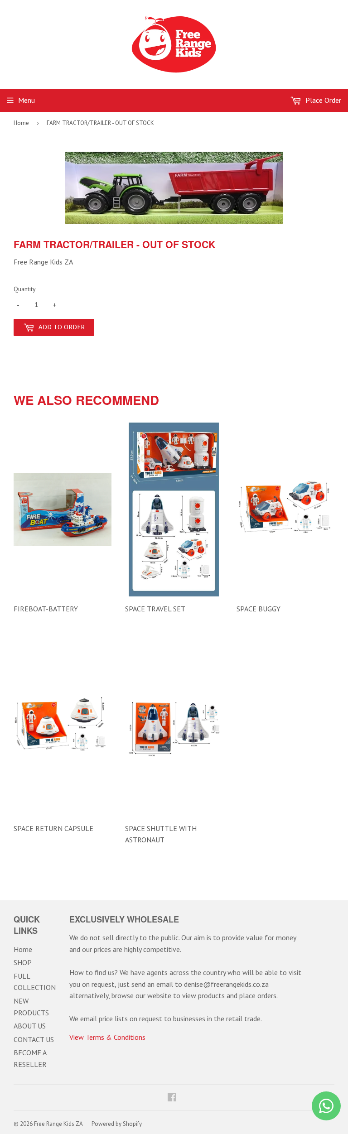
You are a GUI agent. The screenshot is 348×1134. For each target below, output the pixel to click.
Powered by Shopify (117, 1124)
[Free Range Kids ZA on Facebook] (172, 1097)
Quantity (25, 289)
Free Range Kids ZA (58, 1124)
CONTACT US (34, 1039)
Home (21, 123)
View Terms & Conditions (107, 1037)
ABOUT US (30, 1025)
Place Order (322, 100)
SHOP (23, 962)
